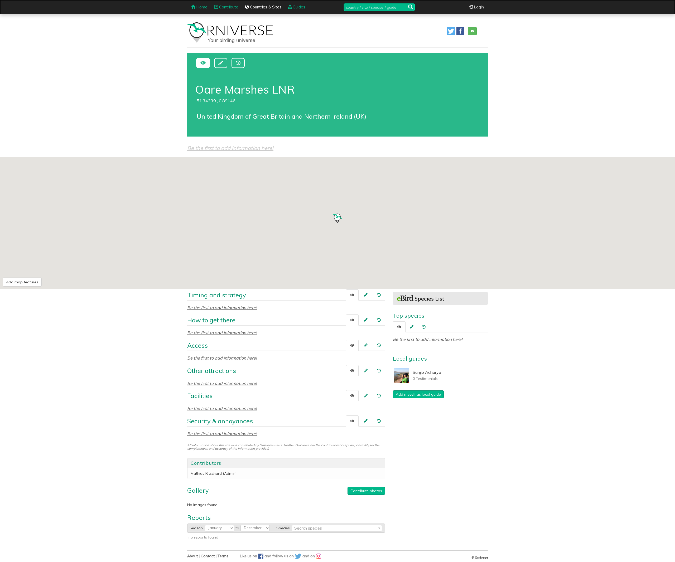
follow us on (283, 556)
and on (309, 556)
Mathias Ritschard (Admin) (214, 473)
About (192, 556)
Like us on (249, 556)
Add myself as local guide (418, 394)
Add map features (22, 282)
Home (201, 6)
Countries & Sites (265, 6)
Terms (223, 556)
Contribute (228, 6)
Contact (208, 556)
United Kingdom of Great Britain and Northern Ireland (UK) (281, 116)
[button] (451, 31)
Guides (298, 6)
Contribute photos (366, 490)
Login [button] (478, 6)
